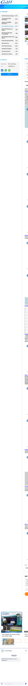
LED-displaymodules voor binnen (9, 37)
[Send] (26, 683)
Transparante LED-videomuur (9, 19)
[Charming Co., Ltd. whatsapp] (6, 70)
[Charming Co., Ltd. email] (2, 70)
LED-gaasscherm (9, 51)
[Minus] (26, 651)
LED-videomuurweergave (9, 15)
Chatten (10, 74)
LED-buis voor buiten (9, 54)
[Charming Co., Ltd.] (6, 2)
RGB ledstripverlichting (9, 40)
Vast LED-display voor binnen (9, 29)
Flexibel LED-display (9, 48)
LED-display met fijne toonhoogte (9, 33)
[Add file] (2, 683)
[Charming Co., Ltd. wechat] (9, 70)
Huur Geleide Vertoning (9, 26)
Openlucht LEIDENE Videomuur (9, 23)
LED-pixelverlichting (9, 46)
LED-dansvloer (9, 43)
